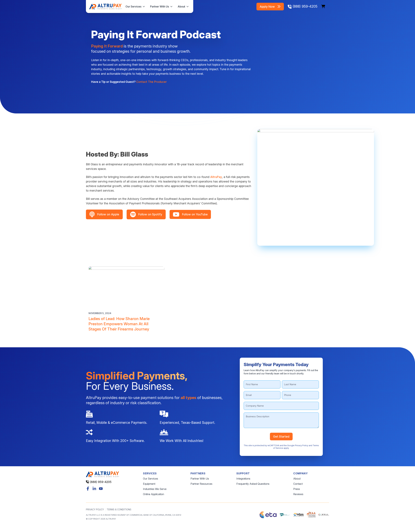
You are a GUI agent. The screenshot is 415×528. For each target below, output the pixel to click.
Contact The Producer (151, 81)
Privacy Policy (301, 445)
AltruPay (216, 177)
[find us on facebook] (88, 489)
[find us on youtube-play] (101, 489)
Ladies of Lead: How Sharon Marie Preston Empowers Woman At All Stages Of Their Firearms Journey (119, 323)
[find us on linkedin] (94, 489)
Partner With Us (159, 6)
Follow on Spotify (150, 214)
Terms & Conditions (119, 509)
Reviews (298, 494)
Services (150, 473)
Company (300, 473)
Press (296, 489)
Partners (197, 473)
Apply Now (267, 6)
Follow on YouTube (195, 214)
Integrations (243, 478)
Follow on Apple (108, 214)
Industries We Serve (154, 489)
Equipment (149, 483)
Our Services (133, 6)
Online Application (153, 494)
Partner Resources (201, 483)
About (181, 6)
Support (243, 473)
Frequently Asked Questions (252, 483)
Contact (298, 483)
